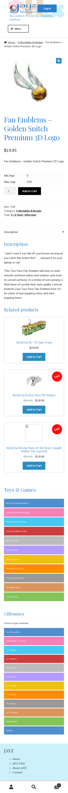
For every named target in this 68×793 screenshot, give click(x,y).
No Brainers (12, 550)
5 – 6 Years (17, 214)
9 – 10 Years (12, 712)
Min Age (9, 175)
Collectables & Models (30, 42)
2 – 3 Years (11, 650)
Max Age (10, 181)
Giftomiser (30, 214)
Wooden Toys (13, 587)
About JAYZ (19, 768)
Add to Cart (29, 191)
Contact (17, 772)
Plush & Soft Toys (15, 568)
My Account (11, 787)
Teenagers (11, 721)
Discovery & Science (16, 521)
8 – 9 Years (11, 703)
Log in (47, 8)
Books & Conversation (17, 503)
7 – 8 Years (11, 694)
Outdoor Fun (12, 559)
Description (11, 232)
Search (34, 787)
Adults (9, 730)
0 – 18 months (13, 632)
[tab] (34, 232)
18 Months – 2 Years (16, 641)
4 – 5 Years (11, 667)
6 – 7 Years (11, 685)
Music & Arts (12, 540)
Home (11, 42)
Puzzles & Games (15, 578)
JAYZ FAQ (18, 763)
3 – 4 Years (11, 659)
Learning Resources (16, 531)
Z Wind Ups (12, 596)
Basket (52, 784)
